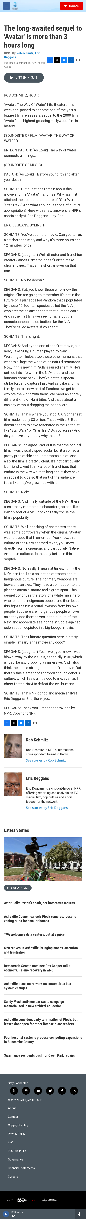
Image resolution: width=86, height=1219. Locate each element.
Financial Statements (21, 1168)
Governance (15, 1159)
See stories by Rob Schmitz (46, 760)
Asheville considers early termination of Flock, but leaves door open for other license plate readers (41, 1021)
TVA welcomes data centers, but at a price (34, 934)
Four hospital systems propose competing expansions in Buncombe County (43, 1039)
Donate (73, 6)
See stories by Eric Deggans (47, 808)
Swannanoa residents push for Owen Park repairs (39, 1055)
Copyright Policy (18, 1125)
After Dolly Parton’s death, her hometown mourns (39, 903)
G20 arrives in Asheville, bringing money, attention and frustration (41, 950)
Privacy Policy (16, 1133)
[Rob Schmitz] (13, 746)
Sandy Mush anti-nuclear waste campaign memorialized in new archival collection (34, 1004)
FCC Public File (17, 1151)
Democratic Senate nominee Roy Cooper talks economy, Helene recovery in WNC (37, 968)
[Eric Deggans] (13, 784)
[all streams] (80, 1214)
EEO (10, 1142)
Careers (13, 1176)
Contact (13, 1116)
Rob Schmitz (25, 53)
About (12, 1108)
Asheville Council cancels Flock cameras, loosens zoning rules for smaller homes (40, 918)
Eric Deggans (37, 778)
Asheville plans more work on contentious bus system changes (37, 986)
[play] (6, 1214)
